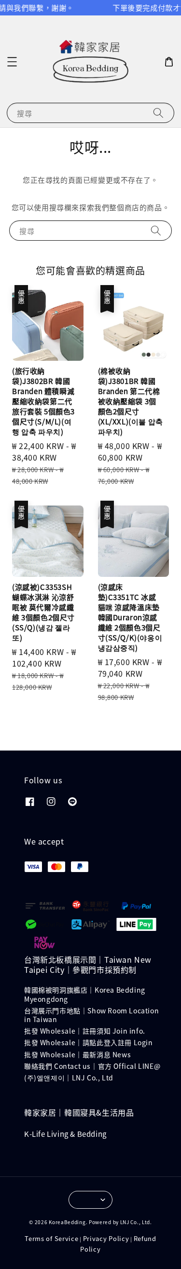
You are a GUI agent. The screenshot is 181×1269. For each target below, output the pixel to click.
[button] (12, 61)
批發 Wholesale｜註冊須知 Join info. (84, 1031)
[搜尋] (158, 112)
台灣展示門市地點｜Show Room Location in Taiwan (91, 1015)
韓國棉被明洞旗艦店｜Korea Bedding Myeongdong (84, 994)
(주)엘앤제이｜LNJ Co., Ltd (68, 1077)
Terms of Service (51, 1238)
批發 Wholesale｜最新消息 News (77, 1054)
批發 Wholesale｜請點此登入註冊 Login (88, 1042)
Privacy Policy (106, 1238)
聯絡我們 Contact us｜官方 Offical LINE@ (92, 1066)
